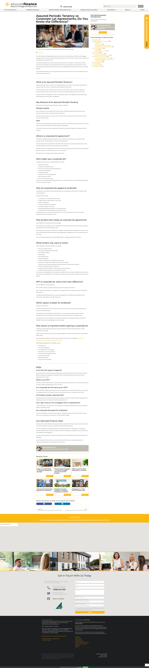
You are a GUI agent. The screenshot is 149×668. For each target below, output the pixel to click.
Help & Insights (111, 9)
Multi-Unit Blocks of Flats (101, 51)
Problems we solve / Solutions (100, 56)
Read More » (50, 476)
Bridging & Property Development (100, 41)
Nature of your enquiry (80, 603)
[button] (44, 504)
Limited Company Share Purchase (103, 58)
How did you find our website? (82, 599)
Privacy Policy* (88, 609)
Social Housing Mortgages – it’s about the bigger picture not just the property (62, 471)
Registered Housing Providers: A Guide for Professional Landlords (61, 490)
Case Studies (96, 52)
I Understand (85, 667)
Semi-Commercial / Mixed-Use (102, 55)
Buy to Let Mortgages (10, 9)
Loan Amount (78, 596)
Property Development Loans (102, 45)
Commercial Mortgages (32, 9)
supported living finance (42, 340)
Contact (142, 9)
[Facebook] (139, 6)
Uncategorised (96, 65)
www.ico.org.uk (79, 623)
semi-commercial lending (56, 340)
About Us (127, 9)
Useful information (97, 66)
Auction (97, 42)
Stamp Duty (95, 63)
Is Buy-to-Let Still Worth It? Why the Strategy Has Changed (44, 470)
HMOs (96, 49)
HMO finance (80, 338)
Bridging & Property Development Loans (59, 9)
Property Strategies (97, 62)
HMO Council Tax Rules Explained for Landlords (79, 469)
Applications (96, 39)
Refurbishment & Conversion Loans (103, 46)
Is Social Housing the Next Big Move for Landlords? (44, 489)
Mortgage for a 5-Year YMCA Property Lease (78, 489)
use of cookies (79, 667)
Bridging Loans (98, 44)
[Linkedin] (142, 6)
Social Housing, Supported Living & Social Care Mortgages (61, 49)
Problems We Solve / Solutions (89, 9)
